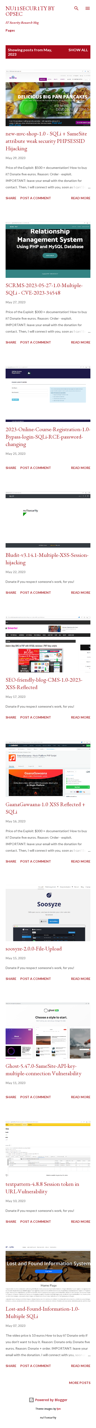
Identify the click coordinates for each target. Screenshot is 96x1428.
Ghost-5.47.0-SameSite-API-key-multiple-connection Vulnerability (43, 1069)
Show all (78, 50)
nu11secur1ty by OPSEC (30, 11)
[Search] (76, 8)
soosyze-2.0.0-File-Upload (34, 948)
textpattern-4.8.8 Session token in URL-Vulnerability (42, 1187)
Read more (80, 198)
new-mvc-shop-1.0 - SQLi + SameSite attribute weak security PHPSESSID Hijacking (46, 141)
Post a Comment (35, 198)
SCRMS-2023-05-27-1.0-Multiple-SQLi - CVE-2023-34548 (44, 289)
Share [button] (11, 198)
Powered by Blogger (50, 1400)
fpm (59, 1408)
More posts (79, 1383)
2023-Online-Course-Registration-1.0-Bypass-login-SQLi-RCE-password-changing (48, 437)
